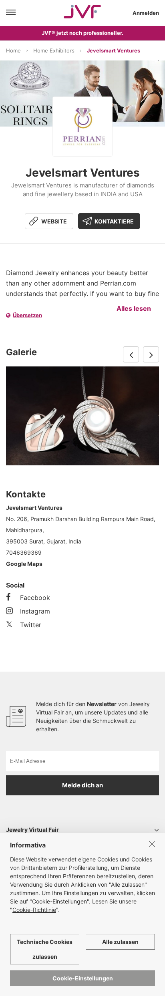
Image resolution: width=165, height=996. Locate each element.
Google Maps (24, 563)
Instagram (35, 611)
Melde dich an (82, 785)
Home (13, 50)
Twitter (30, 625)
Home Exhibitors (53, 50)
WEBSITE (54, 221)
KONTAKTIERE (114, 221)
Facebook (35, 598)
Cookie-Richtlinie (34, 909)
